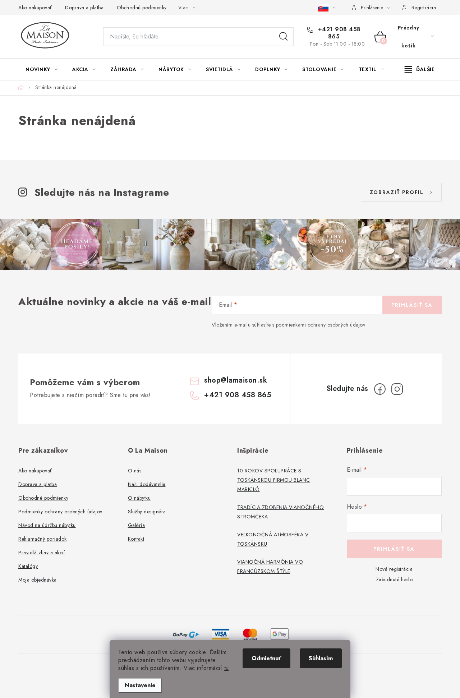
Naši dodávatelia (147, 484)
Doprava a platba (84, 7)
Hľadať (283, 36)
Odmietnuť (266, 658)
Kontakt (136, 538)
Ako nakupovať (35, 7)
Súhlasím (321, 658)
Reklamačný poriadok (42, 538)
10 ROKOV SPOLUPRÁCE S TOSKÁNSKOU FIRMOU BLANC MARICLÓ (273, 480)
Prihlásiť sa (412, 305)
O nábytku (139, 497)
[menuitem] (41, 69)
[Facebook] (380, 389)
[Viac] (419, 69)
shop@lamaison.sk (235, 380)
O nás (135, 470)
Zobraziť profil (397, 192)
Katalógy (28, 566)
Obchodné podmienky (142, 7)
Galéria (136, 525)
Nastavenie (140, 685)
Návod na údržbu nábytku (47, 525)
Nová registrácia (394, 569)
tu (226, 668)
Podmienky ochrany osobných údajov (60, 511)
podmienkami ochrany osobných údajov (320, 324)
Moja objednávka (37, 579)
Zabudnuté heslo (394, 579)
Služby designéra (147, 511)
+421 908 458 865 (338, 33)
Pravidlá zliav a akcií (41, 552)
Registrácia (423, 7)
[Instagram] (397, 389)
